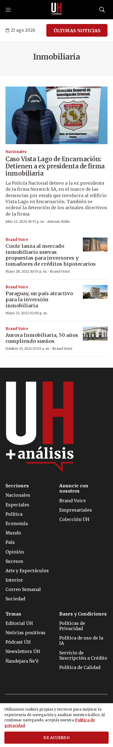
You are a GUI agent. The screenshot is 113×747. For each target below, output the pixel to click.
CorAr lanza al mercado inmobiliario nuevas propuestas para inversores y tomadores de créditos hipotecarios (50, 255)
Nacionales (16, 151)
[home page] (56, 10)
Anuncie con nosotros (73, 488)
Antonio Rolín (58, 221)
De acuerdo (56, 737)
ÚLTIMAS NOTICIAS (76, 30)
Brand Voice (16, 239)
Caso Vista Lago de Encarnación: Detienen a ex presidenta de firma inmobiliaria (55, 166)
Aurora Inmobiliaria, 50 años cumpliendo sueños (41, 338)
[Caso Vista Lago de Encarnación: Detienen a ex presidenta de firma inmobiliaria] (56, 115)
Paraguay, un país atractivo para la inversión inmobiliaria (39, 299)
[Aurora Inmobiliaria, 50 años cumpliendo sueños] (95, 334)
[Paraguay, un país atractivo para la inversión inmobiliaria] (95, 292)
